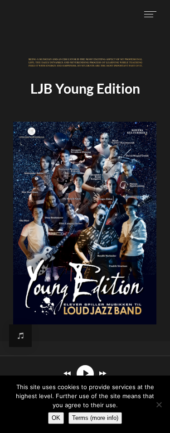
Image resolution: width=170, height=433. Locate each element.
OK (56, 417)
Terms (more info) (95, 417)
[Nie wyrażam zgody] (158, 404)
